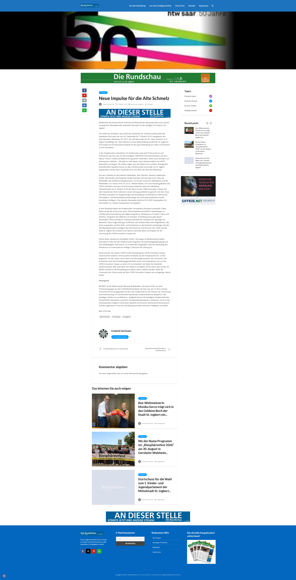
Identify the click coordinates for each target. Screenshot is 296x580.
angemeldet (112, 373)
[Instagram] (88, 551)
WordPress (177, 575)
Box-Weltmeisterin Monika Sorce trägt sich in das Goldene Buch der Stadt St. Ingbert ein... (156, 408)
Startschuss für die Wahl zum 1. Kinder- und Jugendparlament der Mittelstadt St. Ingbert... (155, 485)
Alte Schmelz (104, 317)
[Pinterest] (93, 551)
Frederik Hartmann (108, 104)
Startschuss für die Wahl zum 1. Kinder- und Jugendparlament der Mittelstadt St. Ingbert (203, 162)
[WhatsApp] (99, 551)
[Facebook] (82, 551)
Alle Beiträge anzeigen (120, 337)
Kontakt (191, 6)
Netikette (156, 547)
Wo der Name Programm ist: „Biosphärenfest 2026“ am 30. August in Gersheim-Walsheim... (156, 447)
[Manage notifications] (4, 576)
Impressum (203, 6)
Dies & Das (180, 6)
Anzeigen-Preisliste (160, 543)
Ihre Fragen (157, 538)
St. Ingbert (126, 317)
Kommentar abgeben (137, 104)
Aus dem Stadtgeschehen (160, 6)
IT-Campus (116, 317)
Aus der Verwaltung (137, 6)
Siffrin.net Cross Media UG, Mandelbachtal (147, 575)
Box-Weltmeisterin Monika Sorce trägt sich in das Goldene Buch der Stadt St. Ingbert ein (202, 132)
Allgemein (103, 92)
